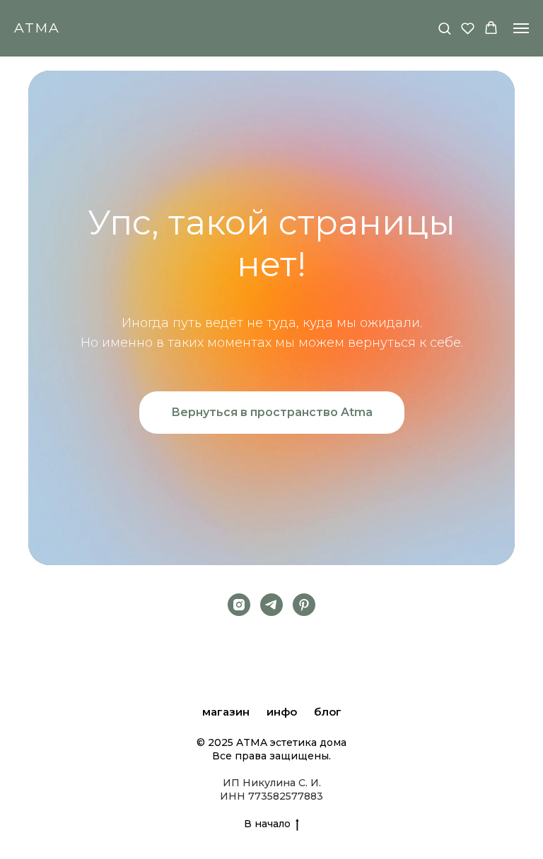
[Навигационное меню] (521, 28)
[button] (444, 28)
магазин (226, 711)
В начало (267, 823)
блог (327, 711)
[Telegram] (271, 604)
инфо (282, 711)
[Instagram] (239, 604)
